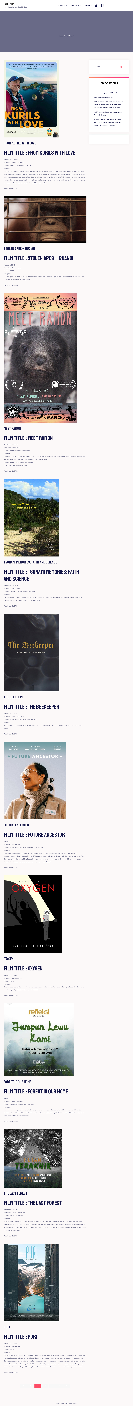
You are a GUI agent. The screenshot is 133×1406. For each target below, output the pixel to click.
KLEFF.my (9, 4)
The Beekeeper (14, 697)
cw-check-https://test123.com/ (105, 93)
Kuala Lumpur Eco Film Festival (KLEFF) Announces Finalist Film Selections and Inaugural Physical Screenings (108, 122)
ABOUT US (75, 6)
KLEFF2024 (62, 6)
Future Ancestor (16, 825)
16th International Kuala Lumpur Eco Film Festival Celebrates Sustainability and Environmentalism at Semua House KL (108, 105)
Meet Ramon (12, 428)
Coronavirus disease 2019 (103, 97)
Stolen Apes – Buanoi (19, 248)
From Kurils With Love (20, 143)
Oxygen (9, 958)
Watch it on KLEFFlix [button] (11, 189)
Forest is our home (17, 1081)
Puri (7, 1327)
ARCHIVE (87, 6)
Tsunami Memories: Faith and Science (30, 562)
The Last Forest (15, 1193)
